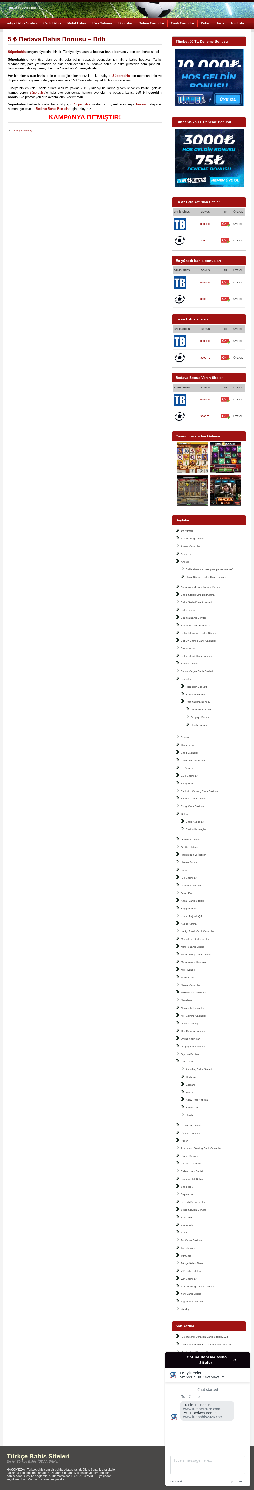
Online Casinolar (151, 23)
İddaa (184, 870)
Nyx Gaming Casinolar (193, 1015)
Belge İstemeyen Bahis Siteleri (198, 633)
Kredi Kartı (192, 1107)
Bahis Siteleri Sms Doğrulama (198, 594)
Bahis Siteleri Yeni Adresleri (196, 602)
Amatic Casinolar (190, 546)
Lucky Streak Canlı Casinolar (197, 931)
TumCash (186, 1255)
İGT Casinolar (188, 877)
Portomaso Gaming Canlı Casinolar (201, 1148)
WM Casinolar (188, 1278)
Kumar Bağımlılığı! (191, 916)
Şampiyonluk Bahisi (192, 1179)
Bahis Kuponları (195, 821)
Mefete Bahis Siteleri (192, 946)
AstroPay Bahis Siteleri (199, 1069)
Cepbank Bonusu (201, 709)
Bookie (185, 737)
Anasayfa (186, 554)
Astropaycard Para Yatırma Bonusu (201, 587)
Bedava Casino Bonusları (195, 625)
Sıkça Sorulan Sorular (193, 1209)
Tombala (237, 23)
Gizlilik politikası (189, 847)
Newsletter (187, 1000)
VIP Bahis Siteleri (191, 1271)
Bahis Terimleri (189, 610)
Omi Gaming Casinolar (193, 1031)
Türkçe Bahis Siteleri (21, 23)
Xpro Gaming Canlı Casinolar (197, 1286)
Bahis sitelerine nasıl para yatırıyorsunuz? (210, 569)
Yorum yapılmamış (21, 130)
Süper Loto (187, 1225)
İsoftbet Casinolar (191, 885)
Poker (205, 23)
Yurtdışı (185, 1309)
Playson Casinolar (191, 1133)
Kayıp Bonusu (189, 908)
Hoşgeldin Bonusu (196, 686)
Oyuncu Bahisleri (190, 1054)
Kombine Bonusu (196, 694)
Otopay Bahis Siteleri (193, 1046)
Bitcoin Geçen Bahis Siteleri (197, 671)
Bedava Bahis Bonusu (194, 617)
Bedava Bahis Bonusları (53, 109)
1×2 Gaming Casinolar (193, 538)
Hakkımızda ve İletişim (193, 854)
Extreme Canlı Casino (193, 798)
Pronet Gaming (189, 1156)
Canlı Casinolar (182, 23)
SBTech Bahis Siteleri (193, 1202)
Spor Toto (186, 1217)
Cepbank (191, 1077)
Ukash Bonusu (199, 725)
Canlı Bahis (52, 23)
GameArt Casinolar (191, 839)
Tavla (220, 23)
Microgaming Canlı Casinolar (197, 954)
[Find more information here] (207, 1419)
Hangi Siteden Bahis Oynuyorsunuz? (207, 577)
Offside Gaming (190, 1023)
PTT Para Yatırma (191, 1163)
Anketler (185, 561)
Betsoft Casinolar (190, 663)
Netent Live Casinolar (193, 992)
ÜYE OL (238, 224)
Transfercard (188, 1248)
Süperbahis (37, 92)
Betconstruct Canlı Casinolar (197, 656)
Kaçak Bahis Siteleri (192, 900)
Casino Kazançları (196, 829)
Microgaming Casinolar (194, 962)
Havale (190, 1092)
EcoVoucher (188, 768)
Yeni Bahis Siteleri (191, 1293)
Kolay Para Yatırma (197, 1099)
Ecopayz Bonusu (200, 717)
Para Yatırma (102, 23)
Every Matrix (188, 783)
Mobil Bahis (76, 23)
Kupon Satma (189, 923)
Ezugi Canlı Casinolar (193, 806)
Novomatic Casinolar (192, 1008)
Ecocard (190, 1084)
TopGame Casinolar (192, 1240)
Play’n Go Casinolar (192, 1125)
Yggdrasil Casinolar (192, 1301)
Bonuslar (125, 23)
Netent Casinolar (190, 985)
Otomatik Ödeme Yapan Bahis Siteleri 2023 (206, 1344)
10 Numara (187, 531)
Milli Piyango (188, 969)
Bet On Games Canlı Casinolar (198, 640)
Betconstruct (188, 648)
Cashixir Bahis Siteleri (193, 760)
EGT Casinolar (189, 775)
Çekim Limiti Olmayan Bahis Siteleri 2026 (205, 1336)
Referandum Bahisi (192, 1171)
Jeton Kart (187, 893)
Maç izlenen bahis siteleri (195, 939)
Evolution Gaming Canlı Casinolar (200, 791)
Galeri (184, 814)
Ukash (189, 1115)
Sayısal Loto (188, 1194)
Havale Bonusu (189, 862)
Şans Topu (187, 1186)
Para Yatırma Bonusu (198, 701)
